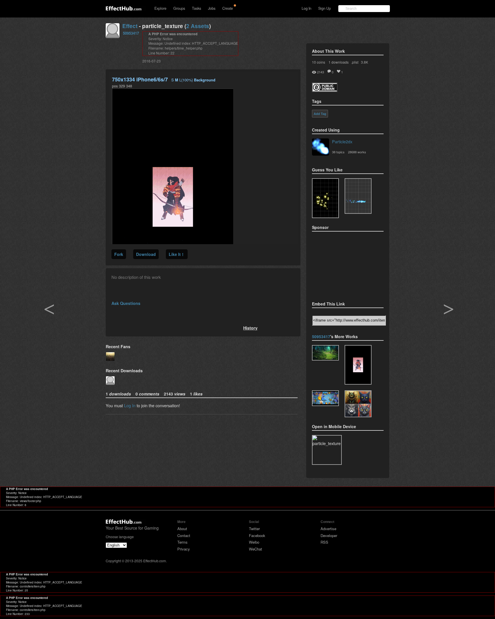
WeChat (255, 549)
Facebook (257, 535)
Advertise (328, 528)
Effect (130, 26)
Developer (329, 535)
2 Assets (197, 26)
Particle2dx (342, 141)
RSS (324, 542)
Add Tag (320, 113)
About (182, 528)
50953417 (131, 33)
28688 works (357, 152)
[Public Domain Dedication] (324, 90)
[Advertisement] (340, 264)
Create (227, 8)
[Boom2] (325, 198)
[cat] (358, 403)
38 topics (338, 152)
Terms (182, 542)
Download (146, 254)
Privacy (183, 549)
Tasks (196, 8)
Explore (160, 8)
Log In (306, 8)
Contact (183, 535)
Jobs (211, 8)
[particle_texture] (358, 196)
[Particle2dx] (320, 147)
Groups (179, 8)
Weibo (254, 542)
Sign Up (324, 8)
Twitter (254, 528)
